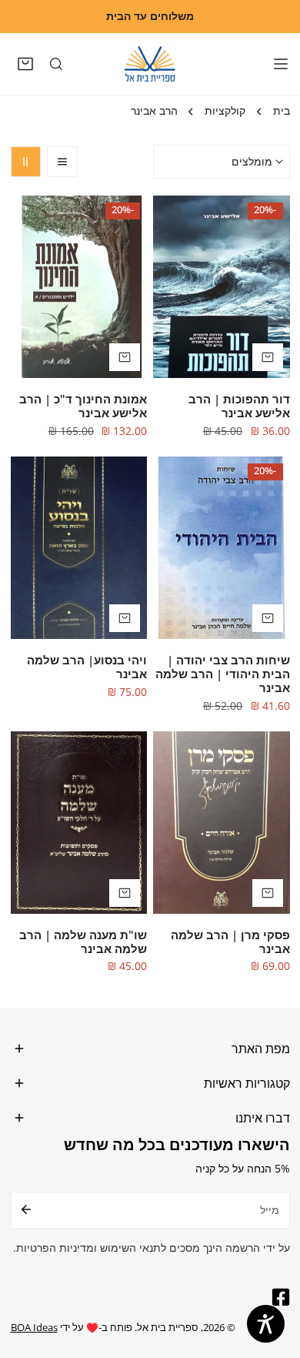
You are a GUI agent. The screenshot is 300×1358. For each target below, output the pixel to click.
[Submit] (26, 1209)
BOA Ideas (34, 1327)
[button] (26, 63)
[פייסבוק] (277, 1297)
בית (281, 111)
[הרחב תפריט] (281, 63)
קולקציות (225, 111)
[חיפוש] (56, 63)
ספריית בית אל (167, 1327)
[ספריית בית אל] (150, 63)
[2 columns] (26, 161)
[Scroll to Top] (274, 1278)
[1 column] (62, 161)
